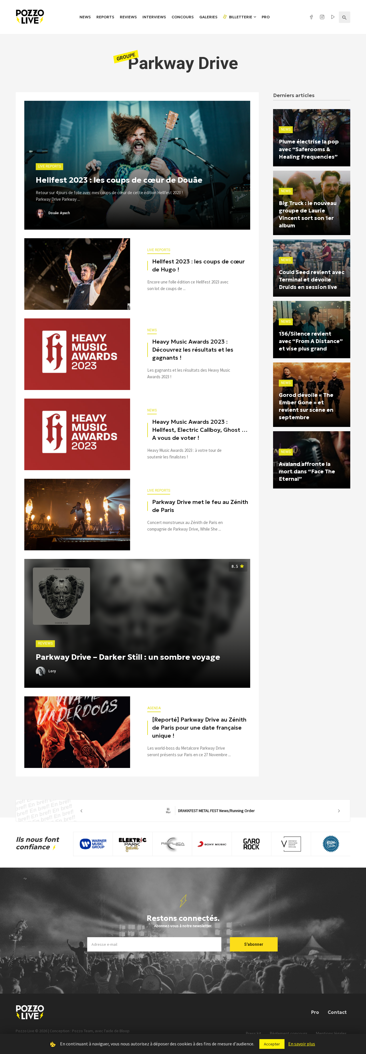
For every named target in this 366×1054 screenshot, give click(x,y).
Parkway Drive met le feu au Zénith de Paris (200, 506)
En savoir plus (301, 1044)
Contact (337, 1012)
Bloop (125, 1030)
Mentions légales (331, 1033)
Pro (266, 17)
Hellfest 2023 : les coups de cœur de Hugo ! (198, 265)
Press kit (253, 1033)
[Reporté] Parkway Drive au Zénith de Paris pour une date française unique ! (199, 727)
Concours (183, 17)
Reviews (128, 17)
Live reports (158, 250)
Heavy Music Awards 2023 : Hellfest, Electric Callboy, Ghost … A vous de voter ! (200, 429)
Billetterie (240, 17)
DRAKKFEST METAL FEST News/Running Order (210, 810)
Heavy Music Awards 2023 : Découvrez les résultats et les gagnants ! (192, 349)
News (85, 17)
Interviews (154, 17)
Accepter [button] (272, 1044)
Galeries (208, 17)
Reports (105, 17)
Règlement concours (288, 1033)
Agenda (154, 708)
